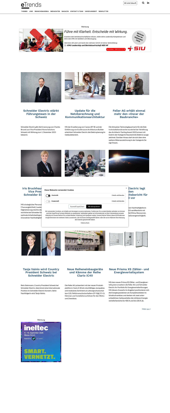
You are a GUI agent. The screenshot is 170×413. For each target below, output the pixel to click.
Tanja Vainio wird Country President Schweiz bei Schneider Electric (41, 272)
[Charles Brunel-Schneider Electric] (41, 87)
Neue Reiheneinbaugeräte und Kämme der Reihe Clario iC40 (85, 272)
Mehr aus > (146, 309)
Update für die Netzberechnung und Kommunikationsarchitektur (85, 114)
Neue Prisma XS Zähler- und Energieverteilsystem (129, 271)
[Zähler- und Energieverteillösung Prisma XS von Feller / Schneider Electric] (129, 239)
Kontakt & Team (76, 11)
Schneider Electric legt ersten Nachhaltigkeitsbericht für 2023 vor (129, 193)
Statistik (55, 195)
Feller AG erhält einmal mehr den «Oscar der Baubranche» (129, 114)
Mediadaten (55, 11)
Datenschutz (85, 223)
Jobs (31, 11)
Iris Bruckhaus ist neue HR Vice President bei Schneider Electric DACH (41, 191)
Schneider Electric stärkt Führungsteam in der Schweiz (41, 114)
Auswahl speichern (77, 206)
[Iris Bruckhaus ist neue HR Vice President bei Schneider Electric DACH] (41, 163)
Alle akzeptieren (94, 206)
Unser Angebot (91, 11)
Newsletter (103, 11)
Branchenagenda (42, 11)
